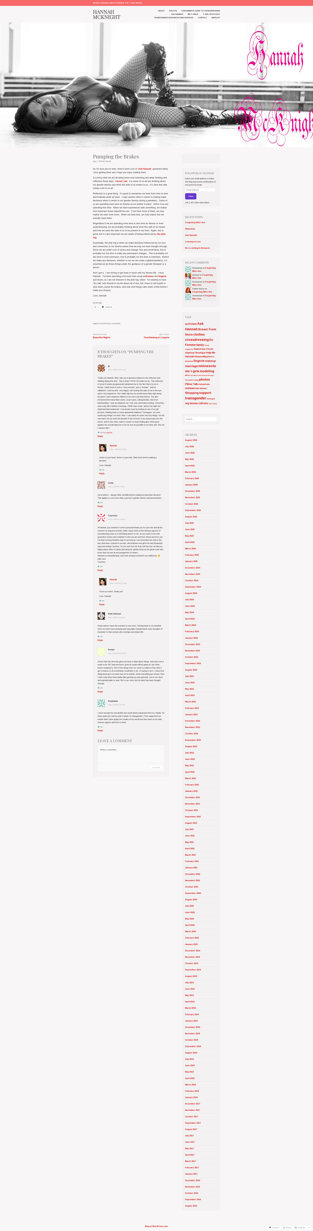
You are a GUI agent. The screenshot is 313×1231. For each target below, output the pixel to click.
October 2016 (191, 1193)
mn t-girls (192, 371)
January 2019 (191, 1021)
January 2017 (191, 1174)
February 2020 (192, 938)
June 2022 (190, 759)
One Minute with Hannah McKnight (202, 375)
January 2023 (191, 715)
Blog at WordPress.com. (156, 1226)
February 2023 (192, 708)
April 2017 (190, 1155)
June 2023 (190, 683)
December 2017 (192, 1104)
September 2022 (193, 740)
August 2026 (191, 440)
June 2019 (190, 989)
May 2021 (189, 842)
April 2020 (190, 925)
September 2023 (193, 663)
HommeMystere (203, 356)
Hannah (108, 161)
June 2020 (190, 912)
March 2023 (190, 702)
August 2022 (191, 746)
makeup (210, 360)
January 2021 (191, 868)
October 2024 (191, 580)
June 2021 (190, 836)
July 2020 (189, 906)
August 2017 (191, 1129)
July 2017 (189, 1136)
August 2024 (191, 593)
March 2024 (190, 625)
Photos (173, 11)
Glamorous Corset (203, 349)
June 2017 (190, 1142)
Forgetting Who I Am (195, 222)
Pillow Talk (191, 384)
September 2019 (193, 970)
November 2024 (192, 574)
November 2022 (192, 727)
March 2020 (190, 931)
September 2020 (193, 893)
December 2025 (192, 491)
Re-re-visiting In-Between (197, 248)
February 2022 (192, 785)
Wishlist (216, 18)
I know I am (121, 181)
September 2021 (193, 817)
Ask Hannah (144, 169)
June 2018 (190, 1065)
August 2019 (191, 976)
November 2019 (192, 957)
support (205, 392)
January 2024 (191, 638)
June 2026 (190, 453)
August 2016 (191, 1206)
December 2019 (192, 951)
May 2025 (189, 536)
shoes (203, 388)
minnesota (207, 366)
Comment (156, 767)
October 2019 (191, 963)
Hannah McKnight (106, 14)
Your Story (212, 404)
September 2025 (193, 510)
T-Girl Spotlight (211, 14)
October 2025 (191, 504)
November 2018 (192, 1034)
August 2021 (191, 823)
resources (204, 384)
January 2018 (191, 1097)
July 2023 (189, 676)
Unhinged (211, 399)
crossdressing (104, 323)
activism (191, 323)
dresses (149, 276)
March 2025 (190, 549)
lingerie (162, 276)
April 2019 (190, 1002)
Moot (187, 375)
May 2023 (189, 689)
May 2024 (189, 612)
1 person (109, 432)
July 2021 (189, 829)
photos (204, 379)
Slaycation (190, 229)
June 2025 (190, 529)
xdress (203, 403)
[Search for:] (201, 419)
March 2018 (190, 1085)
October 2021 (191, 810)
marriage (191, 366)
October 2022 (191, 734)
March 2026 (190, 472)
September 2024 (193, 587)
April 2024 (190, 619)
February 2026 (192, 478)
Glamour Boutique (195, 352)
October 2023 (191, 657)
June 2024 (190, 606)
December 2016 (192, 1180)
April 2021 (190, 849)
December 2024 (192, 568)
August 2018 (191, 1053)
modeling (207, 371)
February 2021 (192, 861)
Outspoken (189, 380)
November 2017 (192, 1110)
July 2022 (189, 753)
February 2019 (192, 1014)
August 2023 (191, 670)
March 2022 (190, 778)
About (161, 11)
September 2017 (193, 1123)
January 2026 (191, 485)
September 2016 (193, 1199)
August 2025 (191, 517)
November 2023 (192, 651)
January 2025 (191, 561)
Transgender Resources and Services (173, 18)
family (200, 344)
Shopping (192, 392)
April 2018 (190, 1078)
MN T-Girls (193, 14)
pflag (196, 380)
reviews (190, 388)
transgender (116, 323)
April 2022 (190, 772)
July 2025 (189, 523)
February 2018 (192, 1091)
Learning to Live (193, 242)
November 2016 (192, 1187)
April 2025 (190, 542)
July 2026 (189, 446)
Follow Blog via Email (199, 173)
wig (187, 403)
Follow (191, 196)
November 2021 (192, 804)
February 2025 (192, 555)
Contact (202, 18)
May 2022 (189, 765)
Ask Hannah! (177, 14)
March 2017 (190, 1161)
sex (197, 388)
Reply (100, 436)
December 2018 (192, 1027)
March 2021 (190, 855)
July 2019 (189, 983)
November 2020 (192, 880)
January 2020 (191, 944)
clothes (199, 334)
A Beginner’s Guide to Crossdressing (201, 11)
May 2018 (189, 1072)
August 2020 (191, 900)
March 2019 (190, 1008)
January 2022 (191, 791)
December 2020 (192, 874)
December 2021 (192, 797)
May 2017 (189, 1148)
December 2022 (192, 721)
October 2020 (191, 887)
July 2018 (189, 1059)
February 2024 (192, 631)
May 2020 (189, 919)
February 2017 (192, 1168)
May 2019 (189, 995)
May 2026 (189, 459)
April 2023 (190, 695)
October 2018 (191, 1040)
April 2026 (190, 466)
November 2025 (192, 497)
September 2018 (193, 1046)
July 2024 (189, 600)
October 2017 (191, 1117)
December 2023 (192, 644)
